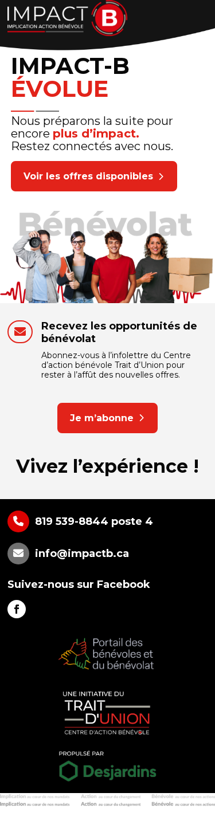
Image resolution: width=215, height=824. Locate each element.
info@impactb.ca (82, 553)
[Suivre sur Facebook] (16, 609)
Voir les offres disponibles (88, 176)
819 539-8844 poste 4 (94, 521)
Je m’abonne (102, 418)
